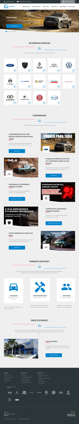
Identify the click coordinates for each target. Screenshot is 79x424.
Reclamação (41, 383)
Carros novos (8, 375)
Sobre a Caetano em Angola (43, 376)
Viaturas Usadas (36, 6)
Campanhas (54, 6)
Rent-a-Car (46, 6)
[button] (77, 21)
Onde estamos (69, 1)
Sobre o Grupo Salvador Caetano (44, 379)
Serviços (24, 375)
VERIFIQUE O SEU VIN (17, 199)
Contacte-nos (10, 1)
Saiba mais (14, 26)
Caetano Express (26, 380)
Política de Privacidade (23, 419)
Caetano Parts (25, 378)
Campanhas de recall (27, 382)
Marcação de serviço (25, 1)
